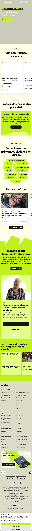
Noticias (3, 439)
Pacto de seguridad (6, 416)
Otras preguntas (20, 447)
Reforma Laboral (16, 501)
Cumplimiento (4, 447)
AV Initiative (19, 424)
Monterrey (11, 178)
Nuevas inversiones (6, 436)
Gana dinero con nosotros (23, 393)
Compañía (3, 431)
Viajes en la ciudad (5, 395)
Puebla (9, 171)
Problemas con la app (21, 439)
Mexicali (23, 174)
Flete (17, 403)
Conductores (19, 434)
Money (18, 406)
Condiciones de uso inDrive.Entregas (16, 500)
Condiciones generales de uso (16, 495)
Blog (2, 442)
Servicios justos (5, 393)
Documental (19, 418)
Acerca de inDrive (21, 444)
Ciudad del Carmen (22, 167)
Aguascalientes (21, 171)
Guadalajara (11, 174)
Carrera (3, 434)
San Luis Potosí (22, 164)
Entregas (3, 400)
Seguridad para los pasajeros (6, 419)
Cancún (9, 164)
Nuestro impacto (20, 416)
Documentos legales (16, 505)
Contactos (3, 444)
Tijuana (17, 181)
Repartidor (19, 400)
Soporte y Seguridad (21, 442)
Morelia (8, 167)
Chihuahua (23, 178)
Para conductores (7, 87)
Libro (17, 421)
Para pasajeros (6, 83)
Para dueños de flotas (8, 90)
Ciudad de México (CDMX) (16, 160)
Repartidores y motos (22, 436)
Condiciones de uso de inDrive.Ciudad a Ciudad (16, 497)
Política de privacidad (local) (16, 493)
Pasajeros (19, 431)
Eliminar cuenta (16, 511)
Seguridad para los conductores (6, 423)
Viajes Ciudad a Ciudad (7, 398)
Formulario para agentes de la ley (16, 508)
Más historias (15, 329)
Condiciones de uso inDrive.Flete (16, 498)
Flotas (18, 408)
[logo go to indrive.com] (6, 2)
